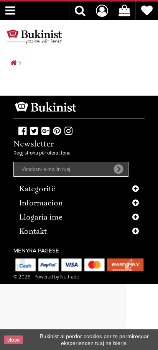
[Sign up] (118, 169)
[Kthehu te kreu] (13, 63)
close (13, 340)
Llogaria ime (41, 218)
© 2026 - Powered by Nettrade (46, 277)
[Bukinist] (34, 37)
